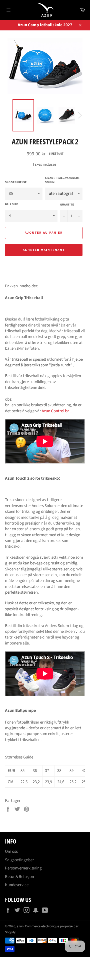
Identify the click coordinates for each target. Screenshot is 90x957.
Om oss (11, 851)
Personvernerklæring (23, 868)
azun (20, 926)
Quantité (67, 205)
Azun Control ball (57, 411)
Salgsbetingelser (19, 860)
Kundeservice (16, 885)
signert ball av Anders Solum (62, 180)
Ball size (11, 205)
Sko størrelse (16, 182)
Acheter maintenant (43, 250)
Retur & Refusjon (19, 877)
